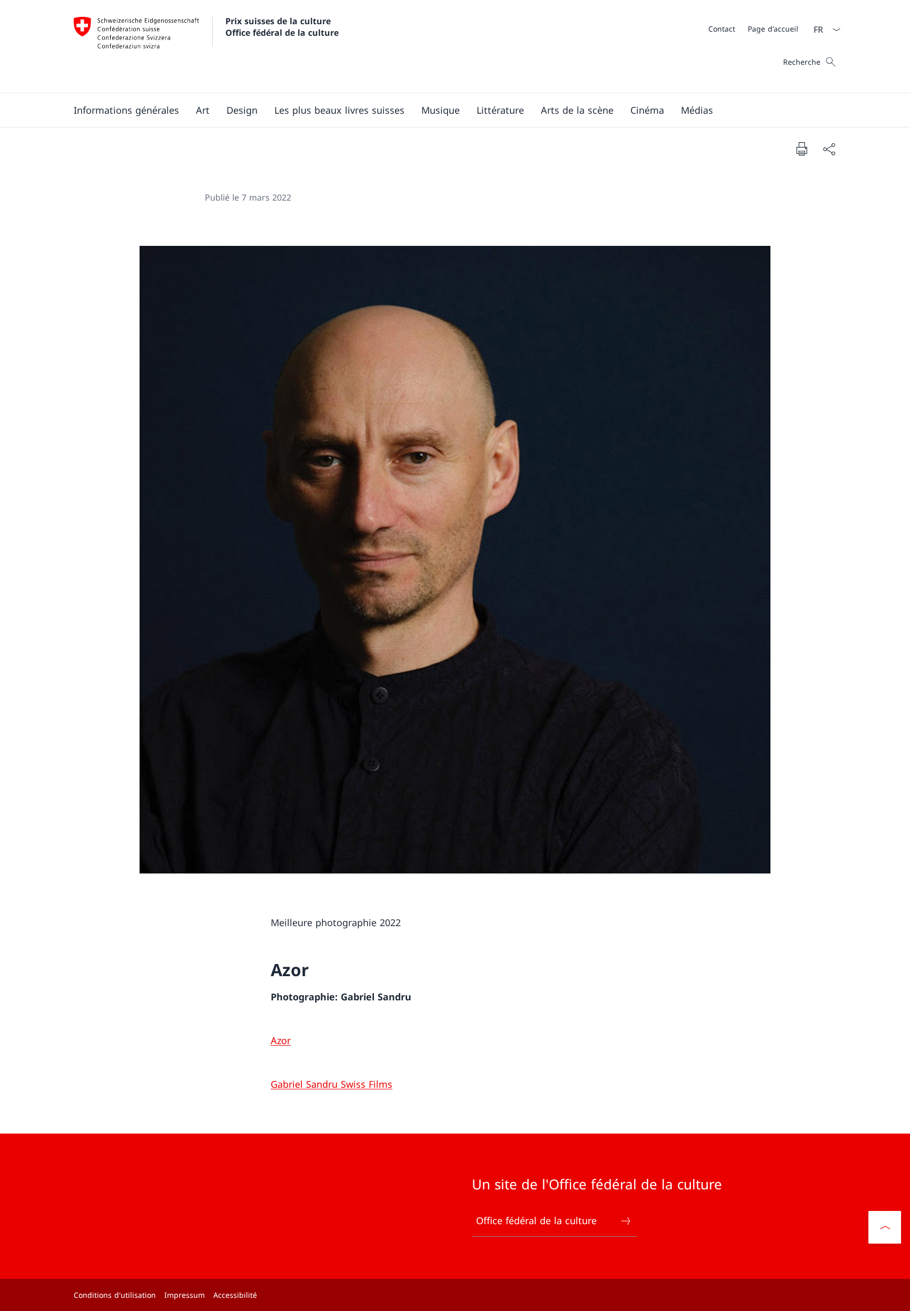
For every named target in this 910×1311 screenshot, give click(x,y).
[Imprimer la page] (801, 148)
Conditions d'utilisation (115, 1295)
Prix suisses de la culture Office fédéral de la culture (282, 26)
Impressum (184, 1295)
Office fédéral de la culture (536, 1220)
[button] (126, 110)
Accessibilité (235, 1295)
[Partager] (829, 149)
